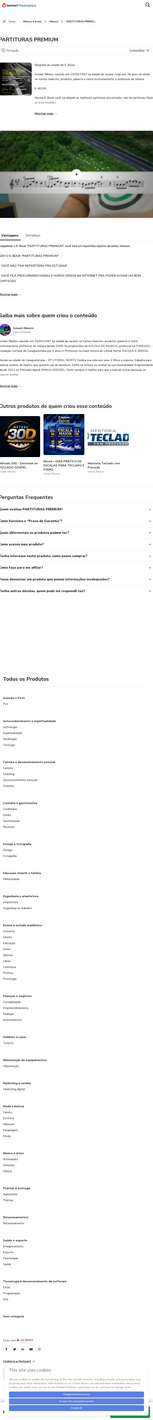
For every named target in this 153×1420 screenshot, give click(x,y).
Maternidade (11, 879)
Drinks (7, 815)
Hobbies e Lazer (14, 1037)
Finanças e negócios (17, 996)
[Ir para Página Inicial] (21, 5)
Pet (5, 704)
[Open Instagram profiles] (39, 1349)
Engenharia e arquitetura (20, 896)
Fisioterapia (10, 1258)
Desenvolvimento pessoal (20, 780)
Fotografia (10, 856)
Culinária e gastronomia (20, 803)
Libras (7, 961)
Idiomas (8, 955)
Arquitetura (10, 902)
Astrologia (10, 727)
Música (7, 1171)
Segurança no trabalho (17, 908)
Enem (6, 949)
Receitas (9, 827)
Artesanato (10, 1159)
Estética (8, 1118)
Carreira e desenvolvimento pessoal (29, 762)
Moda (6, 1136)
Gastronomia (11, 821)
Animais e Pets (14, 698)
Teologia (9, 745)
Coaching (8, 774)
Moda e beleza (13, 1106)
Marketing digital (14, 1089)
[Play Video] (76, 174)
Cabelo (7, 1112)
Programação (11, 1293)
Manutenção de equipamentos (25, 1060)
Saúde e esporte (15, 1240)
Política (8, 973)
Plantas (8, 1200)
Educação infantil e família (22, 873)
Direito (7, 937)
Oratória (8, 786)
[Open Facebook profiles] (6, 1349)
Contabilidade (12, 1002)
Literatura (9, 967)
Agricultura (10, 1194)
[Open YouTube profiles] (31, 1349)
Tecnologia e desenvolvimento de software (35, 1281)
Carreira (8, 768)
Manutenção (11, 1066)
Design (7, 850)
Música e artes (13, 1153)
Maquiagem (10, 1130)
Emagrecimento (13, 1246)
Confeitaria (10, 809)
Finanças (8, 1014)
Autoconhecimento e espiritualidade (29, 721)
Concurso (9, 931)
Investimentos (12, 1020)
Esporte (8, 1252)
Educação (9, 943)
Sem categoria (13, 1316)
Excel (6, 1287)
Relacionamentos (15, 1217)
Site (5, 1299)
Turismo (8, 1043)
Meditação (10, 739)
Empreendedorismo (16, 1008)
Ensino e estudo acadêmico (22, 925)
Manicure (9, 1124)
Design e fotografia (17, 844)
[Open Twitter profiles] (15, 1349)
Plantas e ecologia (16, 1188)
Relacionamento (13, 1223)
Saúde (7, 1264)
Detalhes (33, 235)
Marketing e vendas (17, 1083)
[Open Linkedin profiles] (23, 1349)
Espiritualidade (12, 733)
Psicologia (9, 979)
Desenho (9, 1165)
